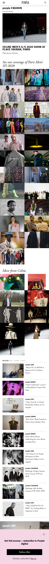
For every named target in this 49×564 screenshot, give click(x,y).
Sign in (33, 558)
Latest (22, 360)
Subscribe (24, 552)
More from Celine (14, 271)
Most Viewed (14, 360)
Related (6, 360)
